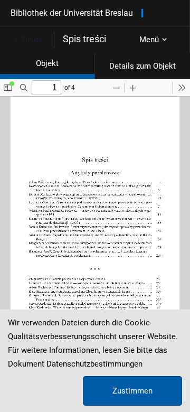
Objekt (47, 63)
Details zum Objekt (142, 66)
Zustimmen (132, 391)
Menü (149, 39)
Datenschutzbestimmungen (94, 364)
